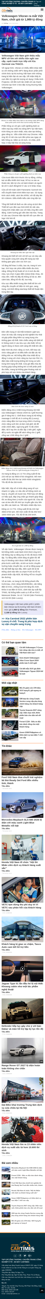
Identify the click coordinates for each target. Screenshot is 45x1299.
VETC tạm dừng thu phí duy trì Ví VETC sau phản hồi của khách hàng (21, 906)
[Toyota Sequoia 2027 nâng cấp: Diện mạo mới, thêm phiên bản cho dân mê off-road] (6, 1207)
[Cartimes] (7, 9)
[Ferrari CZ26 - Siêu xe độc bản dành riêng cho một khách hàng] (6, 1177)
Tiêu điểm (6, 630)
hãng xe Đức (16, 630)
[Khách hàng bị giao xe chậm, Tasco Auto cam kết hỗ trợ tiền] (22, 929)
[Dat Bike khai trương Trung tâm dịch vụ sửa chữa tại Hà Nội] (22, 1090)
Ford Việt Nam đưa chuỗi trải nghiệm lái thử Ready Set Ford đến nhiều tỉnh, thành (22, 780)
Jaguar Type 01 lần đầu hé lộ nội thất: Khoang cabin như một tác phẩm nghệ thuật (22, 986)
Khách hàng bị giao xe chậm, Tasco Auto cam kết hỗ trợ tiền (21, 945)
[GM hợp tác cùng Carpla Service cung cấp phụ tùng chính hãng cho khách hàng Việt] (10, 702)
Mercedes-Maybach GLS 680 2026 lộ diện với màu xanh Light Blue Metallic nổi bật (22, 822)
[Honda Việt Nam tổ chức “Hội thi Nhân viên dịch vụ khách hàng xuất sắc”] (22, 847)
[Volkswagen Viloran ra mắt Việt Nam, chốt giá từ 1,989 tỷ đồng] (22, 39)
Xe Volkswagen (28, 630)
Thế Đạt (6, 23)
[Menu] (42, 8)
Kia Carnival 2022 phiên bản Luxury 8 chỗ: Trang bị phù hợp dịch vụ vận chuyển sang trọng (22, 621)
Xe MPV (38, 630)
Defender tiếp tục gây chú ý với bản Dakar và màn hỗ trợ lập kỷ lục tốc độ (22, 1027)
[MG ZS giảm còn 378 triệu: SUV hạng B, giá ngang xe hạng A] (10, 691)
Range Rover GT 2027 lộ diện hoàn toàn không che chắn (21, 1067)
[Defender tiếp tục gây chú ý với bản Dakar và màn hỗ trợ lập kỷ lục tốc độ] (22, 1011)
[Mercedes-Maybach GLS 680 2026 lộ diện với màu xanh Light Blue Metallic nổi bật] (6, 1169)
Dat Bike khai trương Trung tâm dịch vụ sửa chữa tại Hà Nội (22, 1106)
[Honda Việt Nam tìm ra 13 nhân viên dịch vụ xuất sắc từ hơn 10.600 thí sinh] (22, 1129)
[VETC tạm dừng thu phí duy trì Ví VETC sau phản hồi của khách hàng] (22, 890)
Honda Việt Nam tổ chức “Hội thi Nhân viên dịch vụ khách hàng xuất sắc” (21, 865)
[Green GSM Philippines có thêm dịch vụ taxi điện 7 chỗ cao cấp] (10, 736)
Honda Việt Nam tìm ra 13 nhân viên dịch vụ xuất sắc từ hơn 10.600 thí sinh (21, 1147)
